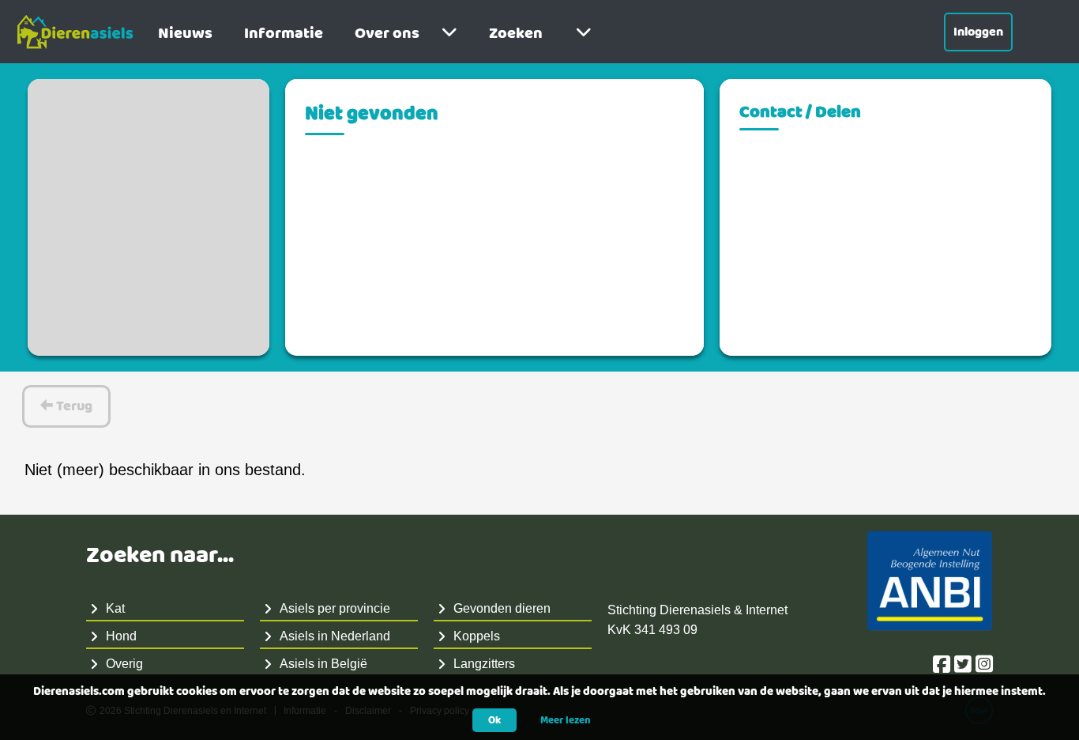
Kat (115, 608)
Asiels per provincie (335, 608)
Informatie (283, 33)
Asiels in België (323, 663)
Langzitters (484, 663)
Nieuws (185, 33)
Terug (72, 406)
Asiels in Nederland (335, 636)
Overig (124, 663)
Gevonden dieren (502, 608)
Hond (121, 636)
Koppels (476, 636)
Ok (494, 720)
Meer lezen (565, 720)
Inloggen (978, 32)
